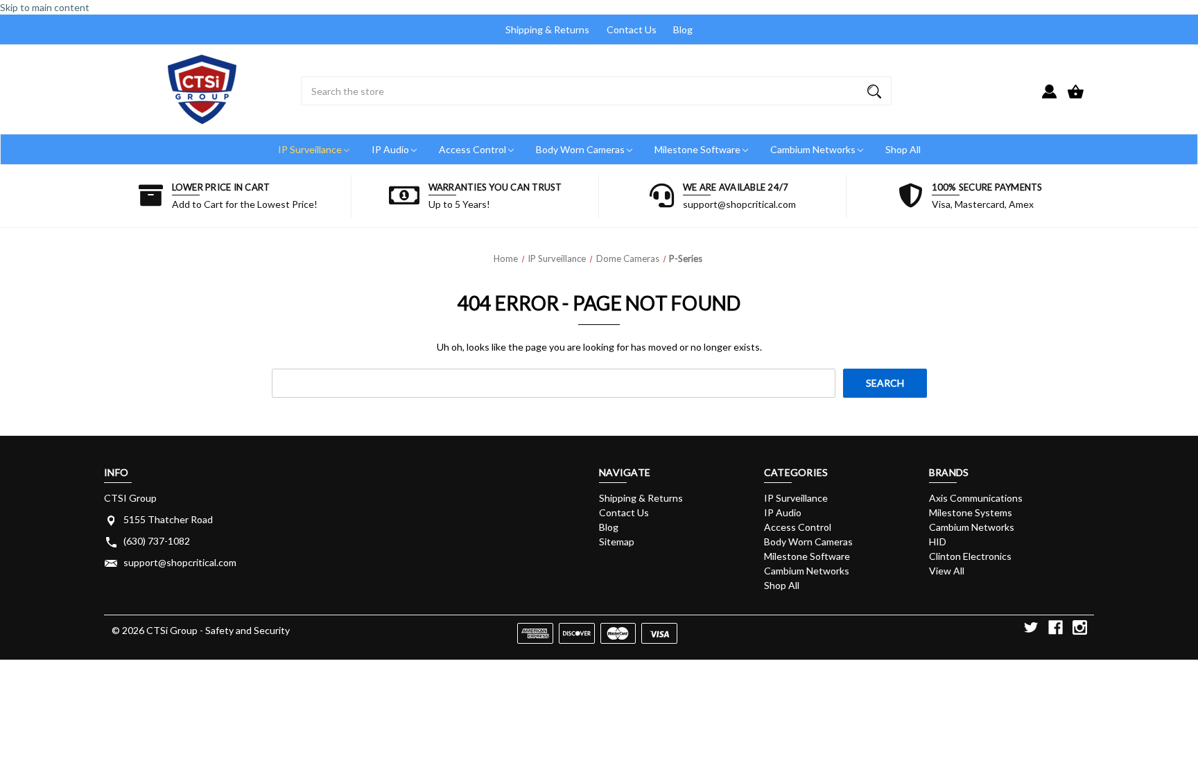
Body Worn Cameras (581, 149)
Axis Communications (976, 498)
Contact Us (632, 29)
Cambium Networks (814, 149)
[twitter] (1031, 627)
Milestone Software (698, 149)
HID (937, 541)
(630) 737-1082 (156, 541)
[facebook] (1055, 627)
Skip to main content (44, 7)
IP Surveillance (311, 149)
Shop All (903, 149)
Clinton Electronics (970, 556)
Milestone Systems (970, 512)
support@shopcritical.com (179, 562)
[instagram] (1080, 627)
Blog (683, 29)
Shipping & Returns (547, 29)
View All (946, 571)
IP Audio (391, 149)
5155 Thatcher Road (168, 519)
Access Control (473, 149)
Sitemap (616, 541)
